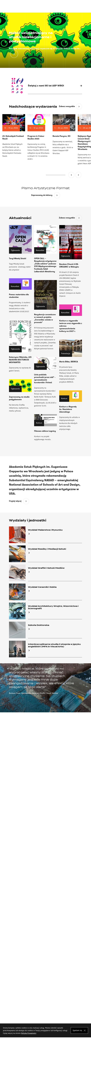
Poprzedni (71, 175)
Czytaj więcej (19, 501)
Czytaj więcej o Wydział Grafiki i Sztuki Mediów (45, 573)
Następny (78, 175)
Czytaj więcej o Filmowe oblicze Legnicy (45, 427)
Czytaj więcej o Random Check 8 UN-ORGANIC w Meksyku (70, 261)
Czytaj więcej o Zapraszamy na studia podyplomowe (20, 395)
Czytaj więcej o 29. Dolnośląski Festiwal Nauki (13, 135)
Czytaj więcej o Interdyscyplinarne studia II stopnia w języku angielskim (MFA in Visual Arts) (45, 649)
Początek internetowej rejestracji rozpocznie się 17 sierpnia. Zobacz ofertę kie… (45, 48)
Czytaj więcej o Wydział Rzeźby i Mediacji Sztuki (45, 553)
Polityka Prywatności (28, 1033)
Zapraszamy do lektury (45, 195)
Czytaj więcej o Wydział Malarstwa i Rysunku (45, 534)
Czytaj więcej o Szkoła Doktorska (45, 630)
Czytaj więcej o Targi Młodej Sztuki (20, 248)
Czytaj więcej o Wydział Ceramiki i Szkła (45, 592)
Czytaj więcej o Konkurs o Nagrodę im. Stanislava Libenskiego (70, 410)
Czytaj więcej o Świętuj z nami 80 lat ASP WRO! (45, 85)
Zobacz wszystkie (67, 106)
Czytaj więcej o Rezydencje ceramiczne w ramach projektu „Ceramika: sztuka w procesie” (45, 315)
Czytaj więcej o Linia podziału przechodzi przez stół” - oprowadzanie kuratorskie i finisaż (45, 382)
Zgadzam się (77, 1030)
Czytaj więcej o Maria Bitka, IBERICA (70, 361)
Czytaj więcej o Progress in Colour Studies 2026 (38, 137)
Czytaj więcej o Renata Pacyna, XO (64, 134)
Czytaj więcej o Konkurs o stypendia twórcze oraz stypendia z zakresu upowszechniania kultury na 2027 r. (70, 318)
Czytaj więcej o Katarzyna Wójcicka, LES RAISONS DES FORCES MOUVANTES (20, 346)
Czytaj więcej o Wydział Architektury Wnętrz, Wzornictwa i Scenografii (45, 611)
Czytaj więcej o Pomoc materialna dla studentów (20, 295)
